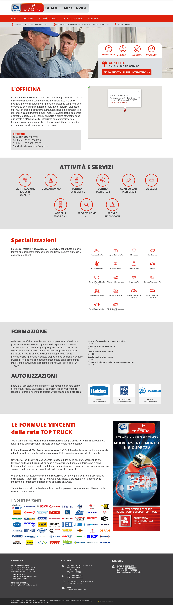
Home (14, 19)
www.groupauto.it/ (20, 578)
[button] (125, 110)
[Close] (138, 92)
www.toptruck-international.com (25, 577)
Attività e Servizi (48, 19)
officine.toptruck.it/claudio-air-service (24, 585)
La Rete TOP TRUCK (73, 19)
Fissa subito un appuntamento (127, 72)
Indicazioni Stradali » (118, 102)
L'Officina (28, 19)
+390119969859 (125, 25)
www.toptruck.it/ (19, 575)
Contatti (93, 19)
